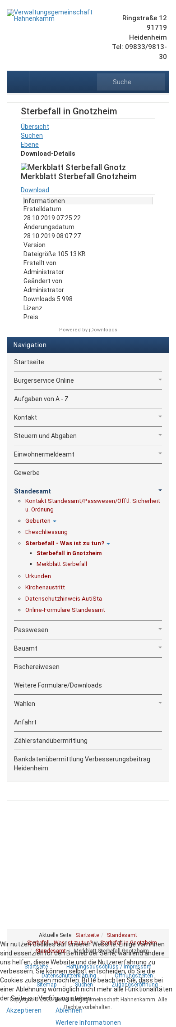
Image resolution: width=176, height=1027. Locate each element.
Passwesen (31, 629)
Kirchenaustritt (45, 587)
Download (35, 190)
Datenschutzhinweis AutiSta (63, 598)
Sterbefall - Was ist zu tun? (64, 543)
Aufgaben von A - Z (41, 399)
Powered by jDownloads (88, 330)
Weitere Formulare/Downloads (58, 685)
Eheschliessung (46, 532)
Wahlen (24, 703)
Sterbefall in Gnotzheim (69, 553)
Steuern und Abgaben (45, 435)
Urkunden (38, 576)
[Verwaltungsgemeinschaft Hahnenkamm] (51, 15)
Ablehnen (69, 1010)
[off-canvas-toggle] (18, 82)
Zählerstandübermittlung (51, 740)
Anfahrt (25, 722)
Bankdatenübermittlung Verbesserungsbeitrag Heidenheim (82, 764)
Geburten (38, 520)
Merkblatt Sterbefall (62, 564)
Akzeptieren (24, 1010)
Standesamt (32, 491)
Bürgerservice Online (44, 380)
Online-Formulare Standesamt (65, 609)
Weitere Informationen (88, 1022)
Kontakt (25, 417)
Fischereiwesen (37, 666)
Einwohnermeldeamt (44, 454)
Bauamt (25, 648)
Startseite (29, 362)
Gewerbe (27, 472)
